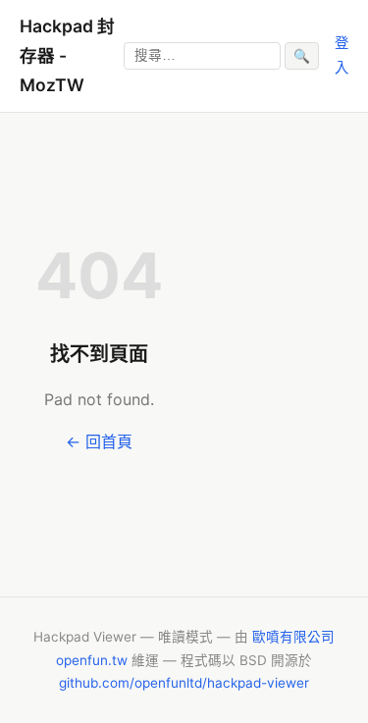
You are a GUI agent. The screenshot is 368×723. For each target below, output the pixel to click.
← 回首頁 (99, 441)
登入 (341, 54)
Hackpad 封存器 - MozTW (67, 55)
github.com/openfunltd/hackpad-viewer (184, 683)
